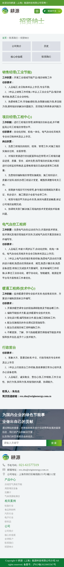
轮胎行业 (9, 506)
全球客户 (9, 539)
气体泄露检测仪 (12, 496)
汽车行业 (9, 513)
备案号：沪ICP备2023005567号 (40, 564)
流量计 (8, 492)
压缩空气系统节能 (13, 484)
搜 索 (54, 443)
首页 (4, 38)
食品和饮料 (10, 510)
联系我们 (13, 38)
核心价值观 (10, 535)
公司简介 (9, 531)
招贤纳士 (24, 38)
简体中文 (52, 11)
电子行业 (9, 517)
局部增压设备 (11, 488)
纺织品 (8, 521)
